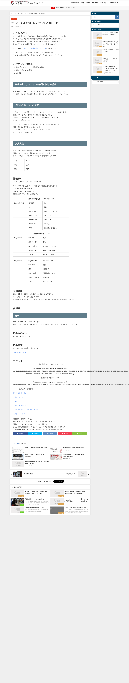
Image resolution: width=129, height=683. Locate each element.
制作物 (82, 2)
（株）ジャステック (20, 405)
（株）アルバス (18, 397)
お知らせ (14, 18)
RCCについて (75, 2)
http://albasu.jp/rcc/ (19, 352)
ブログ (88, 2)
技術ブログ (95, 2)
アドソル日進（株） (20, 393)
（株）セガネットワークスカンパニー (26, 409)
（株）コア (17, 401)
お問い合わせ (104, 2)
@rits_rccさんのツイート (99, 24)
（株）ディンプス (19, 413)
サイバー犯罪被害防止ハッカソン (35, 48)
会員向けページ (114, 2)
